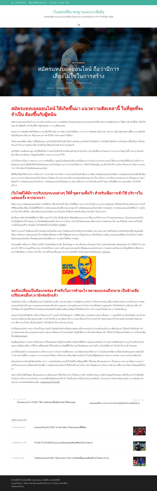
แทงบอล (106, 251)
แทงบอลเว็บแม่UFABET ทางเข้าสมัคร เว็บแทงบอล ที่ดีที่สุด (60, 427)
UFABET (62, 225)
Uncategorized (78, 63)
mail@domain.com (39, 2)
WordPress (19, 486)
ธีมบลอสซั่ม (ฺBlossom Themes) (46, 483)
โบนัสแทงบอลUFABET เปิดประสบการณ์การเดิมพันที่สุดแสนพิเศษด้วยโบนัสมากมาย (71, 458)
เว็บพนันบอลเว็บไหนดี (50, 382)
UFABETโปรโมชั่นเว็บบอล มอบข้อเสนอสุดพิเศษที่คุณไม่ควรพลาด (63, 442)
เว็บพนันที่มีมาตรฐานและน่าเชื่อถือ (78, 12)
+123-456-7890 (20, 2)
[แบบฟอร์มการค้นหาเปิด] (78, 24)
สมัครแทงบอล (21, 336)
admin (70, 83)
